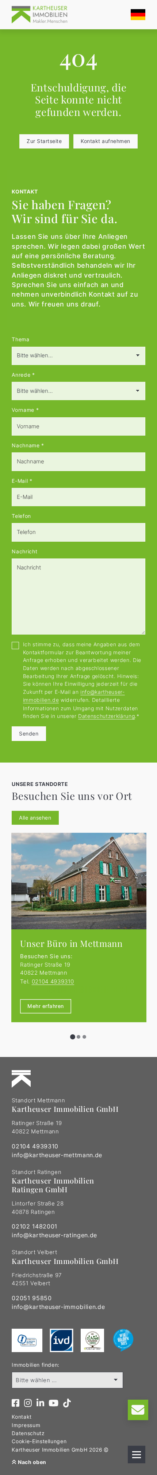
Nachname (28, 445)
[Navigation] (136, 1454)
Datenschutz (28, 1433)
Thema (20, 339)
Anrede (23, 375)
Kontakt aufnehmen (105, 141)
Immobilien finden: (36, 1365)
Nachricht (24, 551)
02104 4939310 (53, 981)
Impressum (26, 1425)
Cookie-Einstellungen (39, 1441)
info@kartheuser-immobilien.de (58, 1306)
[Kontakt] (138, 1410)
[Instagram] (28, 1403)
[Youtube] (54, 1403)
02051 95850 (31, 1298)
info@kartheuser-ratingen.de (54, 1235)
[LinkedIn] (41, 1403)
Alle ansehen (35, 817)
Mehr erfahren (45, 1006)
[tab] (72, 1036)
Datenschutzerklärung (106, 716)
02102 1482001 (34, 1226)
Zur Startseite (44, 141)
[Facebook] (16, 1403)
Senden (28, 733)
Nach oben (31, 1462)
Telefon (21, 516)
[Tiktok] (67, 1403)
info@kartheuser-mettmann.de (57, 1155)
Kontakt (22, 1417)
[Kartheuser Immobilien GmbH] (39, 14)
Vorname (25, 410)
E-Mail (22, 481)
